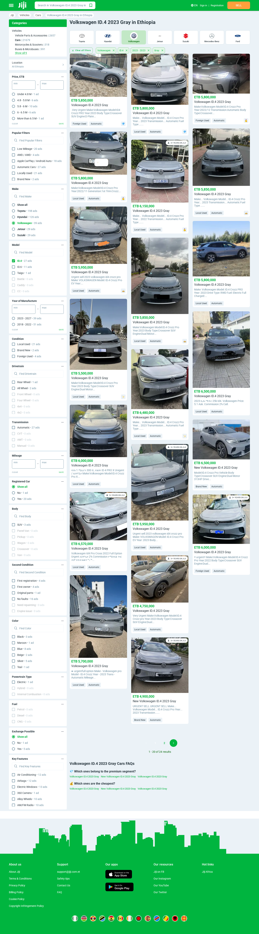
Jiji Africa (207, 871)
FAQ (59, 892)
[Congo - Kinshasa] (157, 918)
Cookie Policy (16, 899)
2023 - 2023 (139, 50)
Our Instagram (162, 878)
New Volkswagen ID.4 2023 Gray (118, 776)
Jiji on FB (159, 871)
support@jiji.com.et (68, 871)
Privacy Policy (17, 885)
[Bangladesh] (139, 918)
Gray (157, 50)
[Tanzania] (102, 918)
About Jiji (14, 871)
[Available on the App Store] (118, 875)
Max (44, 83)
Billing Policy (16, 892)
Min (16, 83)
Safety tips (63, 878)
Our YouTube (161, 885)
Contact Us (63, 885)
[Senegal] (120, 918)
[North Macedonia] (184, 918)
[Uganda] (93, 918)
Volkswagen (104, 50)
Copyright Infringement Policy (26, 905)
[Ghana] (111, 918)
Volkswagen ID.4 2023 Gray (84, 776)
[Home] (22, 5)
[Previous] (146, 743)
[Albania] (175, 918)
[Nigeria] (75, 918)
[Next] (173, 743)
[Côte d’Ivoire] (129, 918)
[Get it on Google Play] (119, 887)
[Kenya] (84, 918)
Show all (22, 205)
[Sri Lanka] (148, 918)
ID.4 (121, 50)
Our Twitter (160, 892)
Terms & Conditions (20, 878)
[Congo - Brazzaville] (166, 918)
